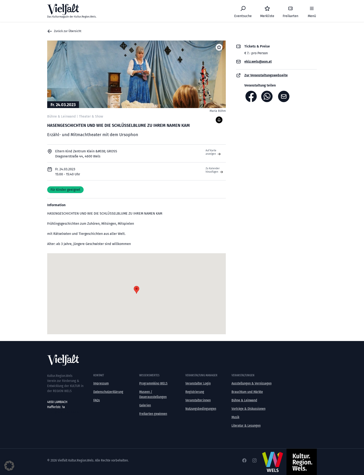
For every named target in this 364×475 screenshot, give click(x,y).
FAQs (96, 400)
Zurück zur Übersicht (67, 31)
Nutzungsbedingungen (200, 409)
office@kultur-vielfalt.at (63, 412)
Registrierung (194, 392)
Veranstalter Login (198, 383)
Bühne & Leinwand (244, 400)
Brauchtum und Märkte (247, 392)
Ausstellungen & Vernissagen (252, 383)
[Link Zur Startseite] (182, 360)
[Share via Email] (285, 96)
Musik (235, 417)
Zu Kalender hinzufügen (213, 170)
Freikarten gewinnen (153, 414)
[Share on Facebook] (251, 96)
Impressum (101, 383)
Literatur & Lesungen (246, 426)
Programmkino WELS (153, 383)
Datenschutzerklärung (108, 392)
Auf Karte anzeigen (211, 152)
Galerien (145, 405)
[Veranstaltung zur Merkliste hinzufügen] (219, 47)
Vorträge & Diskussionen (248, 409)
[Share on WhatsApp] (268, 96)
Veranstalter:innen (198, 400)
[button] (9, 465)
